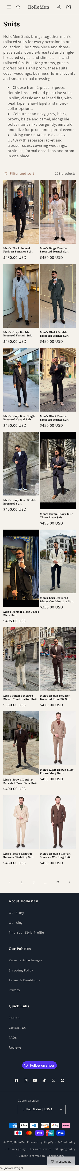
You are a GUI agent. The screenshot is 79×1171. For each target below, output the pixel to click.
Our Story (16, 913)
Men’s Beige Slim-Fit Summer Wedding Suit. (18, 855)
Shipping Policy (21, 970)
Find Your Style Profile (26, 932)
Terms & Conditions (24, 980)
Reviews (15, 1047)
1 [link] (10, 882)
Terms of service (40, 1149)
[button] (9, 7)
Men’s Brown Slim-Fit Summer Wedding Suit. (55, 855)
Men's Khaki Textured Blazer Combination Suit (20, 697)
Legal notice (57, 1155)
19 (57, 882)
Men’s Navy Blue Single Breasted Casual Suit (19, 417)
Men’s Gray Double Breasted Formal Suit (17, 333)
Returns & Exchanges (25, 960)
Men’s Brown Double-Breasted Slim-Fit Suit (55, 697)
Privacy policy (17, 1149)
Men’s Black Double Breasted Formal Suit (54, 417)
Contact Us (17, 1028)
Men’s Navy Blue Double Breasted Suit (19, 501)
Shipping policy (65, 1149)
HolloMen (20, 1142)
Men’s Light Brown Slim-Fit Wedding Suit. (57, 771)
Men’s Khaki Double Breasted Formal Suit (54, 333)
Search (14, 1018)
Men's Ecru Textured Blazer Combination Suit (57, 599)
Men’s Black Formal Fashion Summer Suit (17, 250)
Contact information (32, 1155)
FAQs (13, 1037)
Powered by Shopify (40, 1142)
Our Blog (16, 922)
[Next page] (69, 882)
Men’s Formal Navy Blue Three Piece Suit (56, 515)
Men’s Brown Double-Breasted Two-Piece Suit (20, 781)
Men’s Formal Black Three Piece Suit (21, 613)
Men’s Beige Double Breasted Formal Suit (54, 250)
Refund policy (66, 1142)
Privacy (14, 990)
